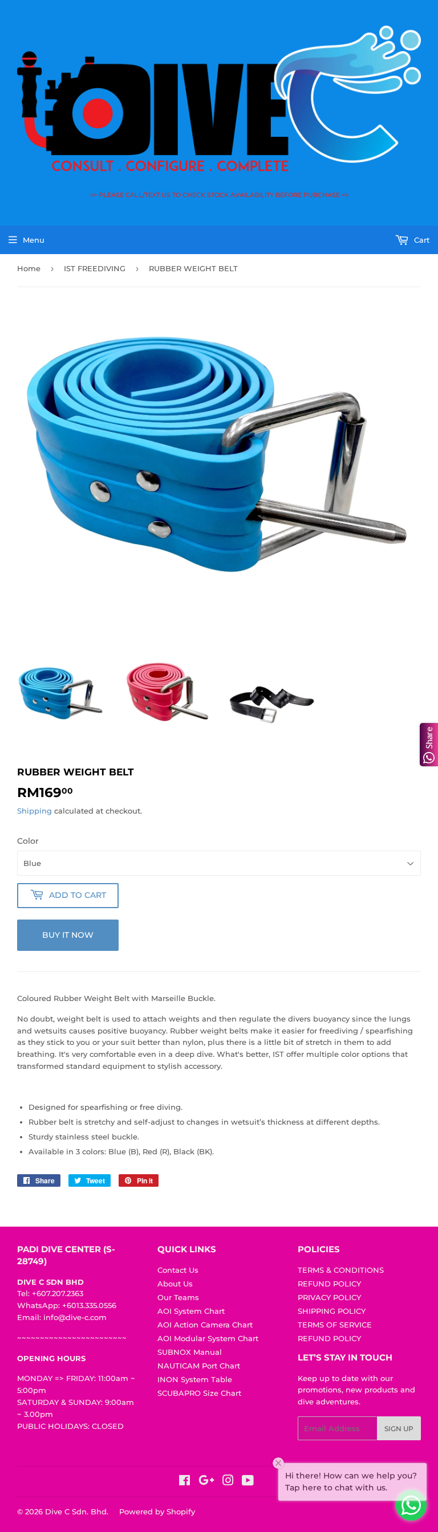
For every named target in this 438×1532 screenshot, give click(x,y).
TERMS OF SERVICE (335, 1324)
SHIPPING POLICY (332, 1311)
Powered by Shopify (157, 1511)
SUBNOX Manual (189, 1352)
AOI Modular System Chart (207, 1338)
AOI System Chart (191, 1311)
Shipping (34, 810)
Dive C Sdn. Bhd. (76, 1511)
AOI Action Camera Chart (205, 1324)
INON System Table (194, 1379)
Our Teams (178, 1297)
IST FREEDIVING (94, 268)
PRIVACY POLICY (329, 1297)
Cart (420, 239)
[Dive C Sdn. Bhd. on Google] (206, 1481)
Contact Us (177, 1269)
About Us (175, 1283)
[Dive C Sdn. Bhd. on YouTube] (248, 1481)
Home (28, 268)
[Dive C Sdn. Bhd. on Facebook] (184, 1481)
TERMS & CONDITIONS (341, 1269)
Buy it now (68, 935)
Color (28, 841)
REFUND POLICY (329, 1283)
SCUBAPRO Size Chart (199, 1393)
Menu (33, 239)
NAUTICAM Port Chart (198, 1365)
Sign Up (398, 1428)
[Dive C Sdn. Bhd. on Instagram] (228, 1481)
